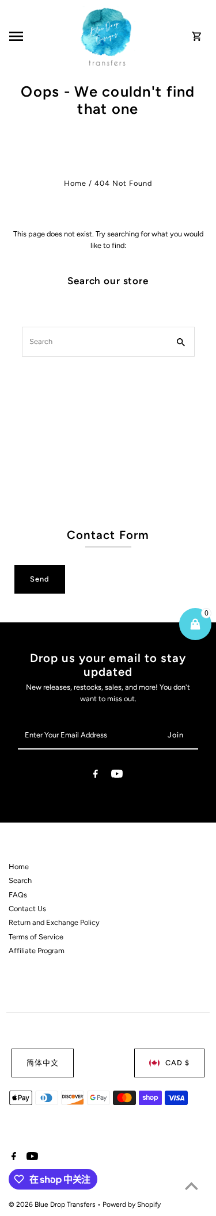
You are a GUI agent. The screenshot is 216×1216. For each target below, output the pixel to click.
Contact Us (27, 908)
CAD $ (177, 1062)
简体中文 (42, 1062)
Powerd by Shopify (132, 1204)
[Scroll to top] (191, 1186)
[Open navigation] (41, 36)
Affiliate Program (37, 950)
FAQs (18, 894)
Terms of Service (36, 936)
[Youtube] (117, 776)
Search (20, 880)
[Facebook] (95, 776)
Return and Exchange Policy (54, 922)
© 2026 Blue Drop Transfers (53, 1204)
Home (75, 183)
